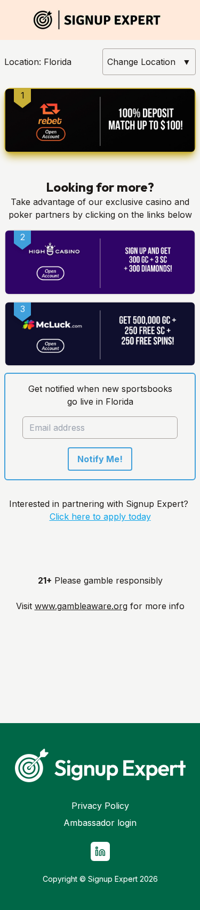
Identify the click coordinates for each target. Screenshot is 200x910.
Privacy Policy (100, 805)
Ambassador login (100, 822)
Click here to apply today (100, 516)
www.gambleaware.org (81, 606)
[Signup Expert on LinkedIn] (100, 851)
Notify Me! (100, 459)
